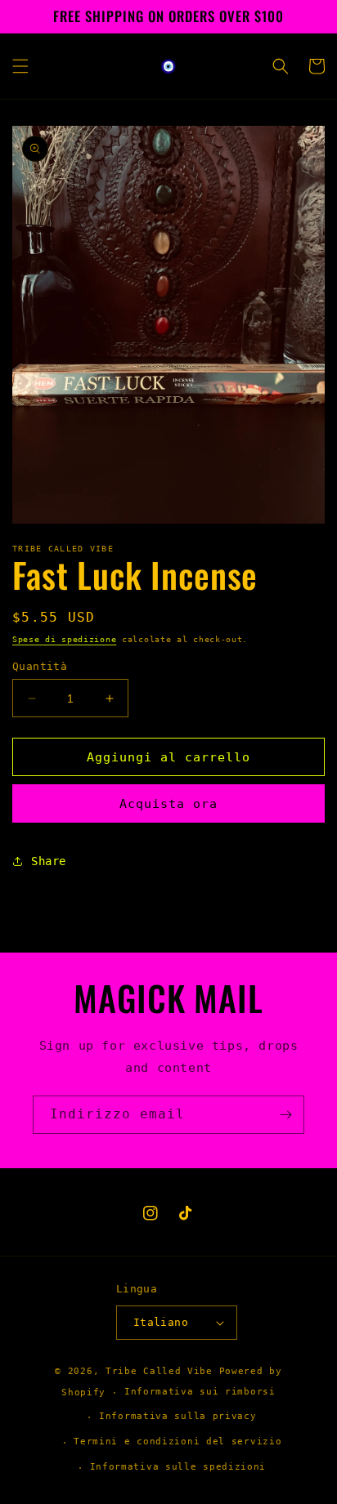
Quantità (39, 666)
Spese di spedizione (64, 639)
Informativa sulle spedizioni (178, 1467)
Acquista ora (168, 804)
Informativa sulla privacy (178, 1416)
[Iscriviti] (285, 1115)
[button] (20, 66)
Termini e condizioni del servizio (177, 1441)
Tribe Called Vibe (162, 1371)
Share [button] (48, 861)
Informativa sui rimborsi (200, 1391)
